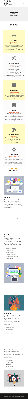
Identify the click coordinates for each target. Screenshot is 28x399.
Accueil (11, 15)
